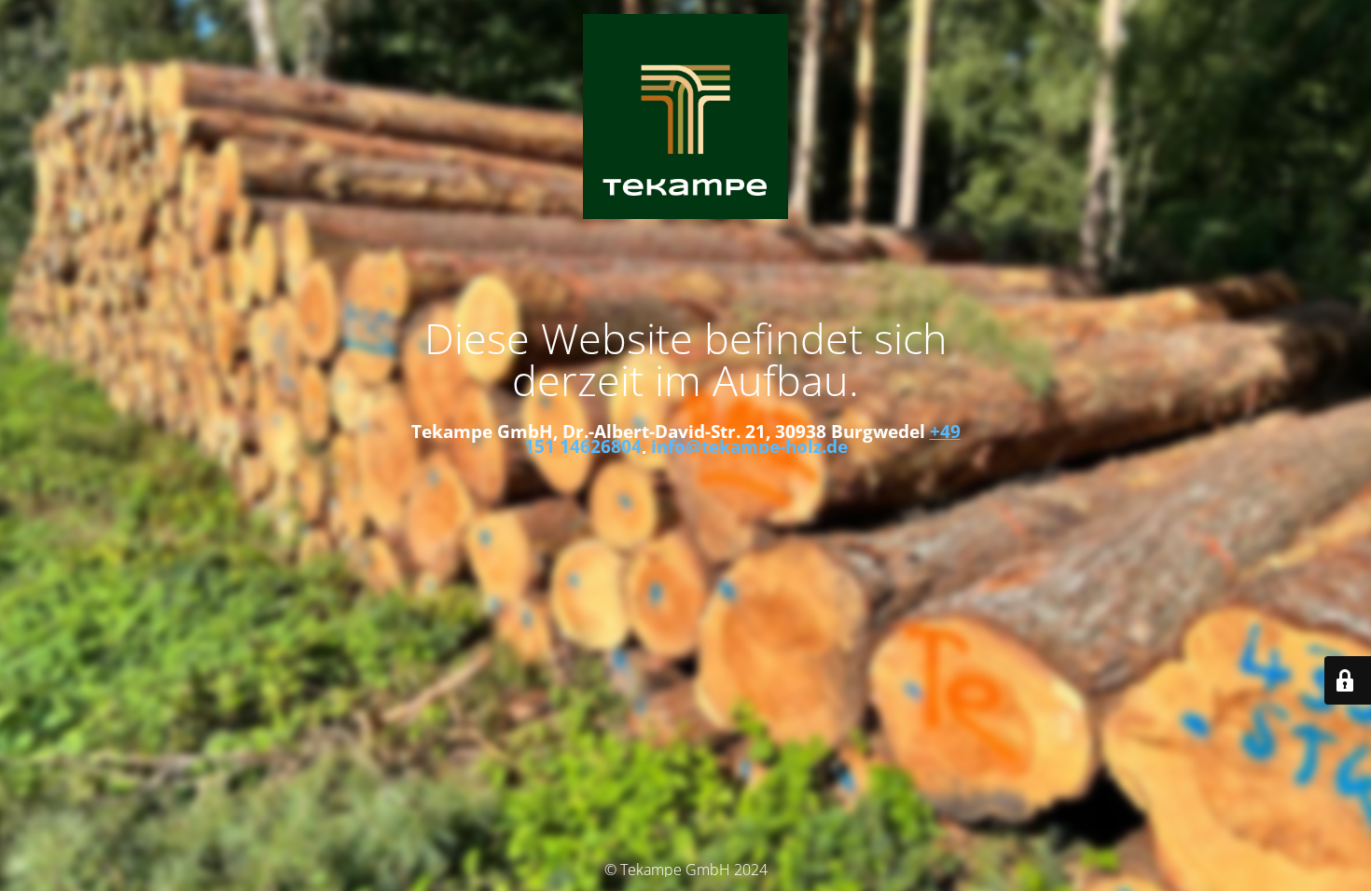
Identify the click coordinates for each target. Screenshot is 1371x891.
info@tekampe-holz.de (749, 446)
